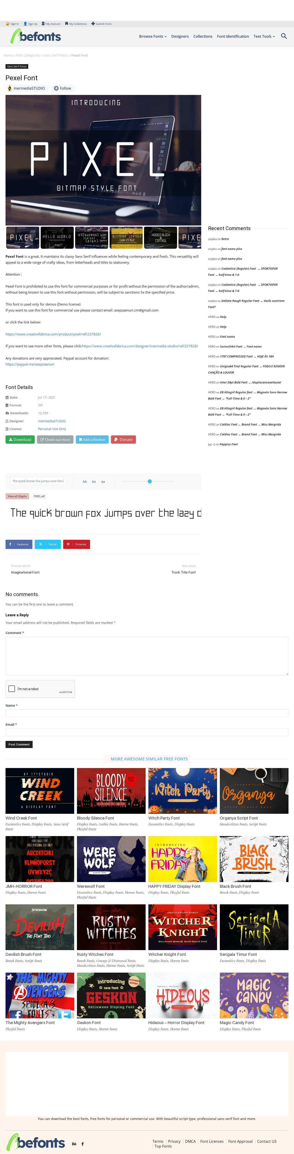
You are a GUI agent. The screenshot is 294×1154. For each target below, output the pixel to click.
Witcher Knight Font (167, 954)
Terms (158, 1141)
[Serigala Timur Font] (254, 927)
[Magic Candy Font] (254, 995)
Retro (225, 239)
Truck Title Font (183, 572)
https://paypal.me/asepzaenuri (30, 364)
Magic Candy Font (237, 1022)
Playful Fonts (86, 829)
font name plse (231, 249)
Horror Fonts (128, 824)
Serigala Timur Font (238, 954)
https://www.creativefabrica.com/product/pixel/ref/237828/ (53, 334)
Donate (126, 439)
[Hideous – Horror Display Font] (182, 995)
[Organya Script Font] (254, 791)
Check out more (57, 439)
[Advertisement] (242, 140)
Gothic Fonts (108, 824)
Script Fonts (258, 824)
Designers (180, 36)
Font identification (233, 36)
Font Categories (28, 55)
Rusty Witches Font (95, 954)
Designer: (16, 421)
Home (7, 55)
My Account (53, 24)
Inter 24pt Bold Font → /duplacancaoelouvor (250, 382)
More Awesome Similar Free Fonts (149, 759)
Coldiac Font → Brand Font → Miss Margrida (250, 424)
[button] (283, 37)
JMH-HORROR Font (24, 886)
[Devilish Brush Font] (40, 927)
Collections (202, 36)
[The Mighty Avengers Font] (40, 995)
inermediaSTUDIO (52, 421)
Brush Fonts (228, 892)
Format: (15, 405)
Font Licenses (212, 1141)
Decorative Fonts (18, 824)
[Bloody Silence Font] (111, 791)
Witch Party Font (164, 818)
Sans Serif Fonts (55, 55)
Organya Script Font (239, 818)
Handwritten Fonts (233, 824)
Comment (15, 633)
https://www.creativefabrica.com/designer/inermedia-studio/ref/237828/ (140, 346)
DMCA (190, 1141)
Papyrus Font (229, 444)
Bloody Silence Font (95, 818)
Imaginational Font (25, 572)
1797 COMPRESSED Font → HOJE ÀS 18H (247, 356)
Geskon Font (89, 1022)
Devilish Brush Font (23, 954)
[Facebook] (83, 1144)
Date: (14, 397)
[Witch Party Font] (182, 791)
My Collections (78, 24)
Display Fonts (42, 824)
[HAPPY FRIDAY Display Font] (182, 859)
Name (12, 705)
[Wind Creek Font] (40, 791)
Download (22, 439)
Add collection (94, 439)
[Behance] (74, 1144)
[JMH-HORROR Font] (40, 859)
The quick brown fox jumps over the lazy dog (105, 513)
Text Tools (262, 36)
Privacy (174, 1141)
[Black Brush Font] (254, 859)
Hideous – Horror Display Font (176, 1022)
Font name (227, 336)
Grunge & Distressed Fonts (116, 960)
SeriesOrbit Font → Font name (241, 346)
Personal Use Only (52, 429)
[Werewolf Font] (111, 859)
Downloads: (19, 413)
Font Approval (240, 1141)
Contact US (267, 1141)
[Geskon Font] (111, 995)
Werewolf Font (91, 886)
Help (223, 317)
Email (11, 724)
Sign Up (30, 24)
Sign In (13, 24)
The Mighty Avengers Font (30, 1022)
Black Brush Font (235, 886)
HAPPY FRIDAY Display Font (174, 886)
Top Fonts (163, 1146)
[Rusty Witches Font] (111, 927)
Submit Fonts (104, 24)
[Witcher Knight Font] (182, 927)
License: (15, 429)
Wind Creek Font (21, 818)
